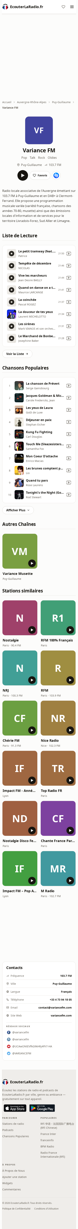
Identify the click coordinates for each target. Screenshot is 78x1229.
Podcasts (7, 1130)
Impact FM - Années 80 (20, 790)
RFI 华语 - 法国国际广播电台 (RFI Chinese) (57, 1125)
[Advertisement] (39, 57)
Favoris (42, 175)
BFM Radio (47, 1146)
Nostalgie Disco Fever (20, 840)
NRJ (6, 690)
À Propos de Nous (13, 1170)
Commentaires (11, 1189)
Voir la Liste (15, 354)
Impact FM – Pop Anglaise (20, 891)
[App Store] (15, 1108)
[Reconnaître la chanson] (56, 175)
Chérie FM (11, 740)
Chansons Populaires (15, 1136)
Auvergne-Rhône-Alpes (31, 102)
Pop (24, 158)
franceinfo (47, 1140)
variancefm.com (61, 1015)
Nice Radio (50, 740)
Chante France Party (58, 840)
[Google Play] (42, 1108)
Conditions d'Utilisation (46, 1208)
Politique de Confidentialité (16, 1208)
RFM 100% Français (57, 640)
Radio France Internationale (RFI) (53, 1154)
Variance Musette (18, 573)
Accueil (6, 102)
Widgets (7, 1183)
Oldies (52, 158)
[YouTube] (68, 253)
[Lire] (22, 175)
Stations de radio (13, 1123)
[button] (19, 551)
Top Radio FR (51, 790)
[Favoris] (63, 7)
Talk (32, 158)
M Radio (47, 891)
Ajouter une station (14, 1177)
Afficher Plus (15, 510)
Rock (41, 158)
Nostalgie (11, 640)
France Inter (48, 1134)
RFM (44, 690)
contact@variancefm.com (55, 1007)
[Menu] (72, 7)
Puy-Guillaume (61, 102)
